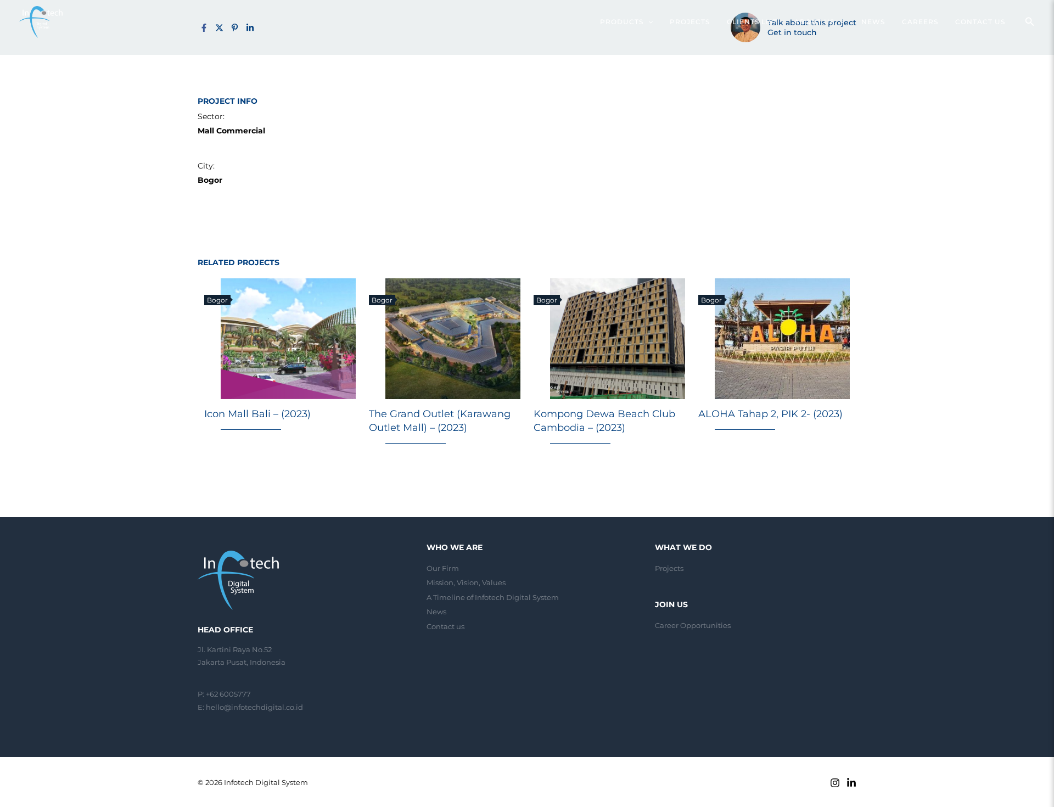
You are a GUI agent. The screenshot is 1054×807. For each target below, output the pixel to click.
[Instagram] (835, 783)
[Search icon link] (1030, 23)
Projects (669, 568)
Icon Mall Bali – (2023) (257, 414)
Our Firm (443, 568)
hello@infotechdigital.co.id (254, 707)
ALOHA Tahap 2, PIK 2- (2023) (770, 414)
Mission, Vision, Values (466, 582)
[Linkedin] (851, 783)
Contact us (445, 626)
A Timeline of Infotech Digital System (493, 597)
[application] (648, 22)
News (436, 611)
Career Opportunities (693, 625)
